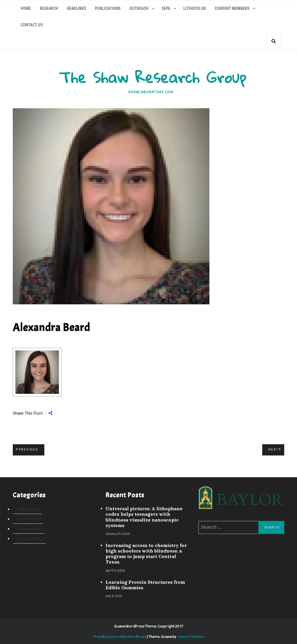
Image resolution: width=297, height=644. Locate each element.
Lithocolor (194, 8)
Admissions (29, 509)
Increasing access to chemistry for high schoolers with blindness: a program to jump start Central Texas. (146, 554)
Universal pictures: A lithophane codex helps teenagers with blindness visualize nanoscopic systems (144, 517)
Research (49, 8)
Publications (108, 8)
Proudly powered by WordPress (119, 636)
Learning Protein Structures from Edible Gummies (145, 584)
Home (26, 8)
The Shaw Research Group (153, 77)
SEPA (166, 8)
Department (30, 519)
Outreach (138, 8)
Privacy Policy (31, 538)
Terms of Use (30, 528)
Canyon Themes (190, 636)
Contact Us (32, 25)
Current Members (232, 8)
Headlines (76, 8)
